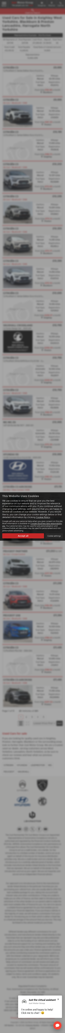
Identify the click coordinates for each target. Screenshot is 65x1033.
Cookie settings (54, 536)
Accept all (23, 535)
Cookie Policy (43, 517)
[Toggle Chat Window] (57, 1025)
